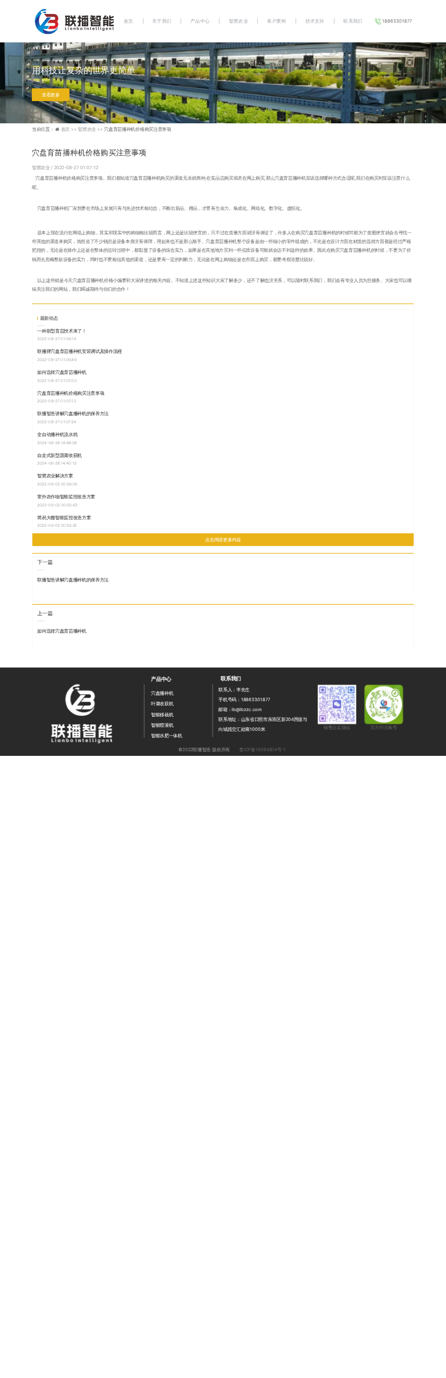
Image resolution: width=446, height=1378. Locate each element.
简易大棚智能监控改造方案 (64, 517)
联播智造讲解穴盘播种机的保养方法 (73, 413)
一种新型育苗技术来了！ (61, 330)
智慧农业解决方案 (55, 475)
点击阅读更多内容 (222, 539)
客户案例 (276, 21)
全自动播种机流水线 (57, 434)
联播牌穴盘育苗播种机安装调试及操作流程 (79, 351)
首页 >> (69, 128)
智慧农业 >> (91, 128)
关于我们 (161, 21)
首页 (128, 21)
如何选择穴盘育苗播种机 (61, 371)
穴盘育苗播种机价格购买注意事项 (70, 392)
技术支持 (315, 21)
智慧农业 (238, 21)
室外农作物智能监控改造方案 (66, 496)
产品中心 (200, 21)
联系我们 (352, 21)
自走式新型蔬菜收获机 (59, 455)
